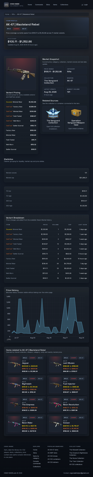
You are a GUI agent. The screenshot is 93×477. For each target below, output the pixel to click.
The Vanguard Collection (51, 81)
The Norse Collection (76, 458)
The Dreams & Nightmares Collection (78, 454)
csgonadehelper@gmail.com (79, 473)
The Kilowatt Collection (77, 450)
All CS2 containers (54, 459)
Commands (39, 5)
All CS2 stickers (53, 462)
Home (30, 5)
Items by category (36, 457)
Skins (48, 5)
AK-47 (70, 80)
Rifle (13, 14)
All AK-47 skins (53, 450)
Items (55, 5)
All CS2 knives (52, 456)
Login (86, 5)
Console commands (37, 462)
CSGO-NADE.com (10, 473)
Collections (64, 5)
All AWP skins (52, 453)
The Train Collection (76, 461)
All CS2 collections (75, 464)
